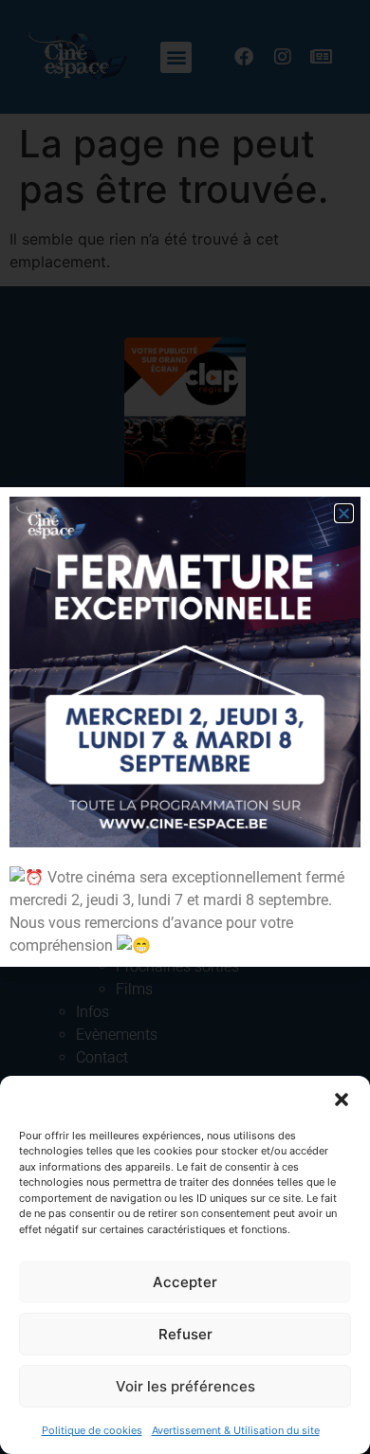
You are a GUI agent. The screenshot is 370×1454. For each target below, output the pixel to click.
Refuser (185, 1334)
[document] (185, 727)
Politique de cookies (92, 1430)
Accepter (185, 1282)
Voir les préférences (185, 1386)
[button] (341, 1099)
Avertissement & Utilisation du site (236, 1430)
